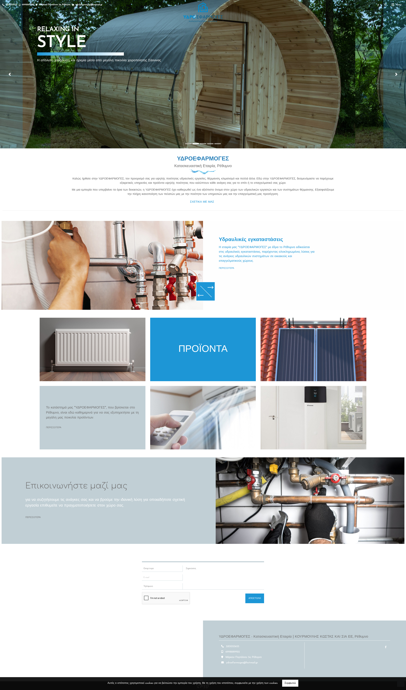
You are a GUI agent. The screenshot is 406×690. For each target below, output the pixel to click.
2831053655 (11, 5)
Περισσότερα (226, 268)
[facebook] (378, 5)
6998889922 (28, 5)
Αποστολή (255, 598)
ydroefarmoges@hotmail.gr (89, 5)
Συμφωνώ (290, 683)
